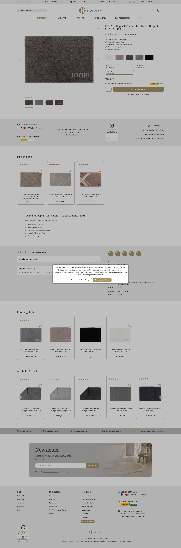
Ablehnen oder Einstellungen (80, 280)
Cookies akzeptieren (102, 280)
